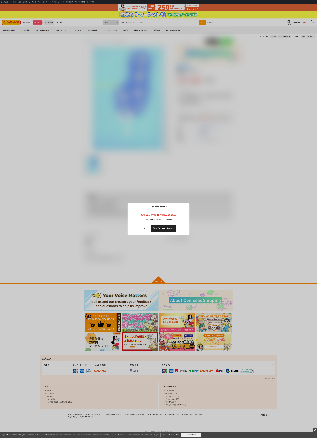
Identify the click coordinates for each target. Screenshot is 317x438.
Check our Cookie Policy (170, 435)
